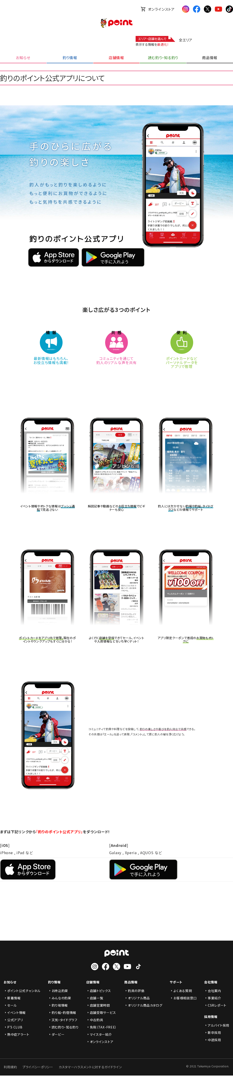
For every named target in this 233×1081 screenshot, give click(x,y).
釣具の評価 (136, 990)
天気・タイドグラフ (64, 1020)
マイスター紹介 (101, 1034)
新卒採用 (214, 1032)
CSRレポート (217, 1005)
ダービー (58, 1034)
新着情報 (14, 998)
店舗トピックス (100, 990)
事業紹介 (214, 998)
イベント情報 (16, 1012)
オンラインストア (161, 9)
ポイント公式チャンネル (24, 990)
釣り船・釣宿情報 (64, 1012)
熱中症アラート (18, 1034)
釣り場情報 (60, 1005)
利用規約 (10, 1067)
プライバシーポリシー (38, 1067)
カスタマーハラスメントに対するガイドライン (90, 1067)
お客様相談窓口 (185, 998)
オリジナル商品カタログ (145, 1005)
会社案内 (214, 990)
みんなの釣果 (61, 998)
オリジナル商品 (139, 998)
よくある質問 (182, 990)
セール (12, 1005)
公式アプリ (15, 1020)
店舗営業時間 (100, 1005)
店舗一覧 (96, 998)
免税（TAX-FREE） (103, 1027)
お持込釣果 (60, 990)
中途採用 (214, 1040)
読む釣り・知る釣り (65, 1027)
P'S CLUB (15, 1027)
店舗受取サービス (103, 1012)
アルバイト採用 (218, 1025)
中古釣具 (96, 1020)
